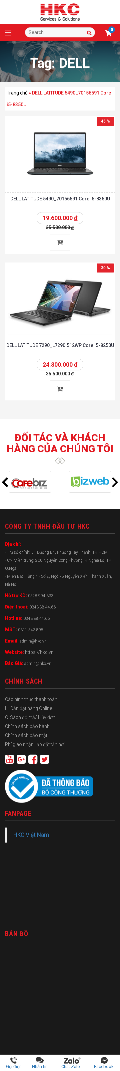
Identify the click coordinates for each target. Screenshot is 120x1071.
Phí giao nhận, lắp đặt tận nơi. (35, 744)
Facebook (104, 1066)
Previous (5, 482)
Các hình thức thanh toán (31, 699)
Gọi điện (14, 1066)
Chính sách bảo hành (27, 726)
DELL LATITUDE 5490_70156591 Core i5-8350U (60, 198)
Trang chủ (17, 93)
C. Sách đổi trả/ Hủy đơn (30, 717)
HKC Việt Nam (31, 835)
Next (115, 482)
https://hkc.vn (39, 652)
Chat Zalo (72, 1066)
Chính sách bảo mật (26, 735)
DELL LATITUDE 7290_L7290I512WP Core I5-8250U (60, 345)
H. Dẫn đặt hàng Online (28, 708)
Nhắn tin (40, 1066)
